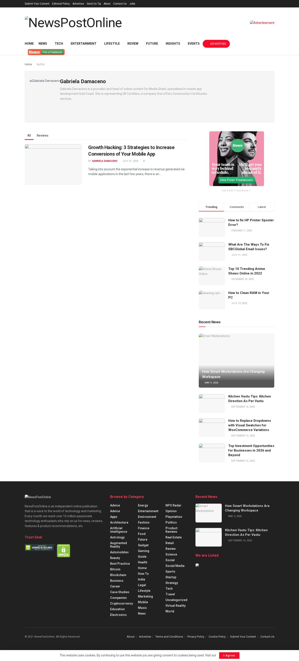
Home (29, 43)
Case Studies (119, 592)
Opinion (171, 511)
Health (142, 562)
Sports (170, 571)
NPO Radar (173, 505)
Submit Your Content (37, 3)
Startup (170, 577)
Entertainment (84, 43)
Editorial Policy (61, 3)
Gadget (143, 545)
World (169, 611)
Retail (169, 543)
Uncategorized (176, 600)
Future (152, 43)
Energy (143, 505)
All (29, 135)
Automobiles (119, 552)
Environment (147, 517)
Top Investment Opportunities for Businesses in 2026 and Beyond (251, 450)
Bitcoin (115, 569)
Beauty (115, 558)
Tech (59, 43)
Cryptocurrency (121, 603)
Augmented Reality (118, 544)
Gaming (143, 551)
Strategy (171, 583)
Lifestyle (112, 43)
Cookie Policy (217, 636)
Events (194, 43)
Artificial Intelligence (118, 529)
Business (116, 580)
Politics (171, 522)
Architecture (119, 522)
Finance (143, 528)
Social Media (175, 566)
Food (142, 534)
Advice (115, 505)
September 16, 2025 (242, 406)
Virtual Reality (175, 605)
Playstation (173, 517)
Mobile (143, 602)
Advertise (78, 3)
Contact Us (120, 3)
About (107, 3)
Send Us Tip (94, 3)
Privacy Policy (195, 636)
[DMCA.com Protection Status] (63, 550)
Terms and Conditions (169, 636)
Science (171, 554)
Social (170, 560)
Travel (170, 594)
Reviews (42, 135)
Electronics (118, 615)
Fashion (144, 522)
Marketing (145, 596)
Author (41, 64)
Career (115, 586)
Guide (142, 556)
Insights (173, 43)
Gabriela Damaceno (104, 161)
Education (117, 609)
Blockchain (118, 575)
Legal (142, 585)
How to (143, 573)
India (141, 579)
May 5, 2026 (211, 382)
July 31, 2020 (130, 161)
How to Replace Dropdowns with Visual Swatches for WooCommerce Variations (249, 425)
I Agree (229, 655)
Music (142, 608)
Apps (113, 517)
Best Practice (120, 563)
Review (132, 43)
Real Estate (173, 537)
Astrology (117, 537)
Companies (118, 597)
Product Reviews (171, 529)
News (43, 43)
